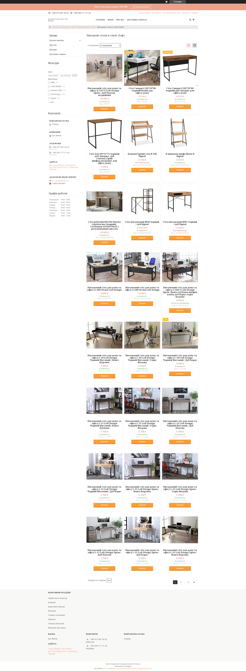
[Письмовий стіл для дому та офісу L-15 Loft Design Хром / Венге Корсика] (180, 530)
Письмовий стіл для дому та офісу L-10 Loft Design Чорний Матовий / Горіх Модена (142, 359)
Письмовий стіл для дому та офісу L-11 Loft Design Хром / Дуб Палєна (104, 552)
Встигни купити (141, 6)
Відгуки (53, 49)
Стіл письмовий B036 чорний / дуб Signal (142, 223)
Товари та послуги (61, 27)
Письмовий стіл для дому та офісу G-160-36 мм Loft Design (104, 288)
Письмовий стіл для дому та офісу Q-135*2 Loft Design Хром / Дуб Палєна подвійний (104, 91)
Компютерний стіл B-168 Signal (142, 155)
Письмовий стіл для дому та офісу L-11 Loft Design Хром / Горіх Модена (180, 489)
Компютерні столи (86, 27)
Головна (100, 20)
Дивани (51, 619)
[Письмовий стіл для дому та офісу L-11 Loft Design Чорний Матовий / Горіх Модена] (142, 401)
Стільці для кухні (56, 623)
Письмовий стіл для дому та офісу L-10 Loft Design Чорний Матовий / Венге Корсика (104, 359)
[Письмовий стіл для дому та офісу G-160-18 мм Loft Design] (142, 267)
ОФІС (73, 27)
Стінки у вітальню (56, 615)
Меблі (111, 20)
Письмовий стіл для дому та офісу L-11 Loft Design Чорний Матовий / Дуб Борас (104, 489)
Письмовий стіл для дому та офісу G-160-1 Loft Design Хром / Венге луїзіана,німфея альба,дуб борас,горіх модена (180, 292)
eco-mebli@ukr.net (60, 181)
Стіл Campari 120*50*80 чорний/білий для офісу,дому (142, 90)
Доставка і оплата (137, 20)
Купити (104, 108)
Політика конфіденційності (140, 668)
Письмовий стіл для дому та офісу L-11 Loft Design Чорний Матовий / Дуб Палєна (180, 424)
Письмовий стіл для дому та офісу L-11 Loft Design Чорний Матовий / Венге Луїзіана (104, 424)
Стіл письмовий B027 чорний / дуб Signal (180, 223)
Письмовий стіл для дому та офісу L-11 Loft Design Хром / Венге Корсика (142, 489)
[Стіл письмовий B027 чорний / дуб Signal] (180, 201)
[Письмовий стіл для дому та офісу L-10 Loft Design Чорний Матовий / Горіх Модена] (142, 335)
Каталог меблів (56, 40)
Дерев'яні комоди (56, 606)
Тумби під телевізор (57, 598)
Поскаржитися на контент (115, 668)
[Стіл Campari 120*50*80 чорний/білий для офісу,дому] (142, 68)
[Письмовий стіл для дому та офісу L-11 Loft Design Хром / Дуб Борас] (142, 530)
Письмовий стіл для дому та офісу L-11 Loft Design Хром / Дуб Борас (142, 552)
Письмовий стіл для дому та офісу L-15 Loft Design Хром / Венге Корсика (180, 552)
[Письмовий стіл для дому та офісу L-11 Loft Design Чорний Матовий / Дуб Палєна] (180, 401)
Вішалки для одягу (57, 627)
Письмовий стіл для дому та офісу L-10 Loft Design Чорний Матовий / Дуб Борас (180, 357)
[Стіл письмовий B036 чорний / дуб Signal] (142, 201)
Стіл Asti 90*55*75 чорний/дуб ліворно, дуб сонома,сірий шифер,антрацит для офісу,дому (104, 158)
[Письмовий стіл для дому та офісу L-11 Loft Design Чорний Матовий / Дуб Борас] (104, 466)
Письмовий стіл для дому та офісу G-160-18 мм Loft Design (142, 288)
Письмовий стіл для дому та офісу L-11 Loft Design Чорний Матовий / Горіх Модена (142, 424)
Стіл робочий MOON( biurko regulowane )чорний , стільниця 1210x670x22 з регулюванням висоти (104, 225)
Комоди (51, 602)
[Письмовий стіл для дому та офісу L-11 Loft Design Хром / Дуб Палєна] (104, 530)
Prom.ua (137, 664)
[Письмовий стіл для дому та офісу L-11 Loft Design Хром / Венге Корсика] (142, 466)
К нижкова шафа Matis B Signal (180, 155)
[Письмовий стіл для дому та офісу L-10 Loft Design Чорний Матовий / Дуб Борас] (180, 335)
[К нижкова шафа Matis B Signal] (180, 133)
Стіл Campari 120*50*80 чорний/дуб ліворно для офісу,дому (180, 90)
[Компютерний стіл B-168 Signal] (142, 133)
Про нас (120, 20)
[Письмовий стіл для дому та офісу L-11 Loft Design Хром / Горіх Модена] (180, 466)
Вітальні (52, 611)
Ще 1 (52, 102)
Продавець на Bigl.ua (123, 666)
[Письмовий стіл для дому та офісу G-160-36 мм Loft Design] (104, 267)
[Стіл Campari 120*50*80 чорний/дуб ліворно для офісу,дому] (180, 68)
